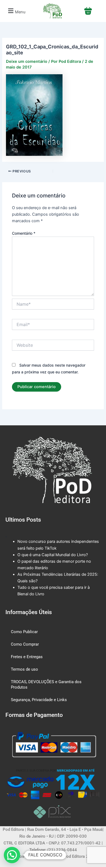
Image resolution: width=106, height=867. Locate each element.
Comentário (23, 233)
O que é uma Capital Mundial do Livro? (52, 554)
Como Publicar (24, 631)
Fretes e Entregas (27, 656)
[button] (15, 11)
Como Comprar (25, 644)
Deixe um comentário (26, 61)
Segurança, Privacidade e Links (39, 699)
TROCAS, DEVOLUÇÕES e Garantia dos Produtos (46, 684)
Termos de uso (24, 669)
